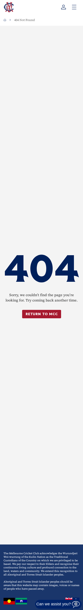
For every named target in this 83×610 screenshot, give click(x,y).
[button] (58, 604)
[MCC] (9, 7)
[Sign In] (63, 7)
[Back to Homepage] (5, 20)
